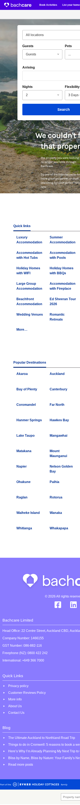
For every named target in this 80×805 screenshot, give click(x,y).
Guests (27, 46)
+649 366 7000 (33, 660)
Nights (27, 87)
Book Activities (48, 5)
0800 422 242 (37, 653)
